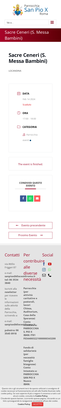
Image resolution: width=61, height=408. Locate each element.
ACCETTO (37, 404)
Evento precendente (33, 225)
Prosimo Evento (27, 235)
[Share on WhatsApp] (30, 198)
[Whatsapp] (49, 269)
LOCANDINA (15, 70)
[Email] (37, 198)
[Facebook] (44, 264)
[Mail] (44, 275)
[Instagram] (44, 269)
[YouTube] (49, 264)
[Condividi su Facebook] (23, 198)
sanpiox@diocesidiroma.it (20, 276)
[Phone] (49, 275)
